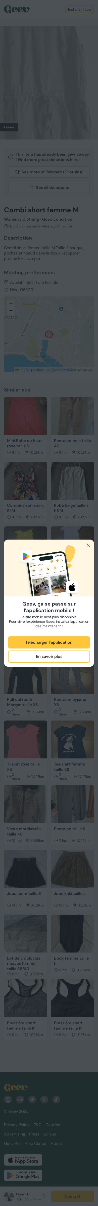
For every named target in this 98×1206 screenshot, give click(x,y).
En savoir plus (49, 656)
